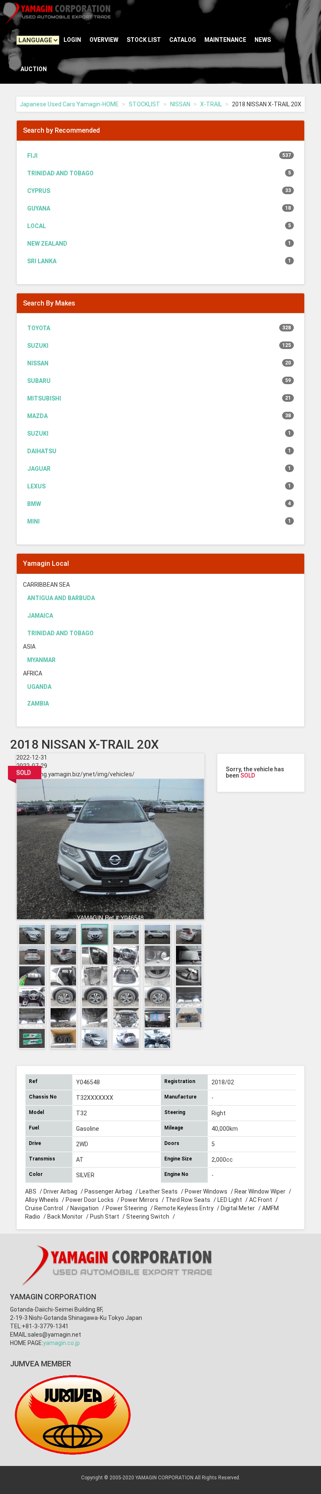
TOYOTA (159, 328)
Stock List (144, 39)
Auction (33, 69)
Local (159, 226)
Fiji (159, 155)
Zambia (38, 703)
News (263, 39)
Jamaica (40, 615)
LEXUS (159, 486)
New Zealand (159, 243)
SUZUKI (159, 345)
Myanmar (41, 660)
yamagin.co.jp (61, 1343)
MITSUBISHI (159, 398)
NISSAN (180, 104)
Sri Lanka (159, 261)
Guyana (159, 208)
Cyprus (159, 190)
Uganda (39, 686)
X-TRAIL (211, 104)
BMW (159, 504)
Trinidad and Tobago (159, 173)
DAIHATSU (159, 451)
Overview (103, 39)
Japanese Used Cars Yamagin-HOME (69, 104)
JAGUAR (159, 468)
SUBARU (159, 380)
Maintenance (225, 39)
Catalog (182, 39)
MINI (159, 521)
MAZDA (159, 416)
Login (72, 39)
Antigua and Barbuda (61, 598)
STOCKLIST (144, 104)
